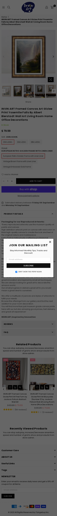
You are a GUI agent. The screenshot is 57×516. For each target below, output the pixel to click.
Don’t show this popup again (30, 272)
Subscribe (29, 265)
